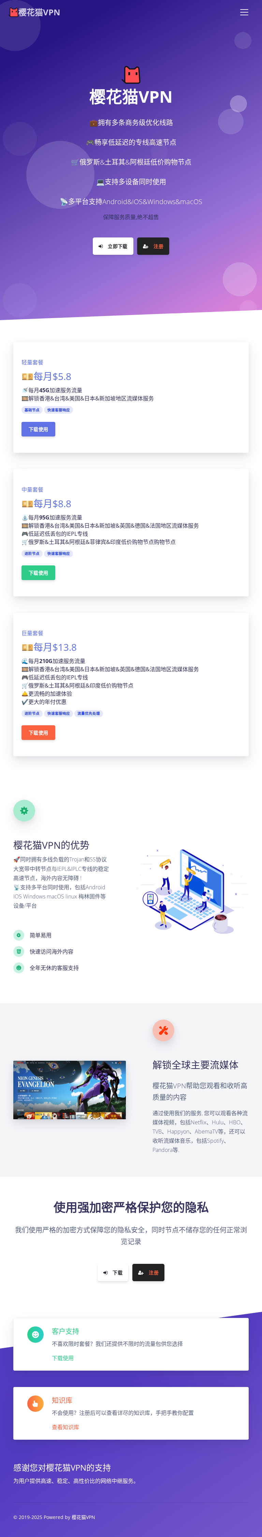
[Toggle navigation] (244, 12)
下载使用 (38, 429)
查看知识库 (65, 1427)
